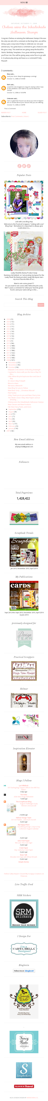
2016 (8, 341)
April (10, 421)
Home (24, 113)
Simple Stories (23, 862)
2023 (8, 326)
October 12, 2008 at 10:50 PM (16, 93)
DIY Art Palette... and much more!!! (23, 820)
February (12, 426)
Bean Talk (23, 855)
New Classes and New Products (19, 404)
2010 (8, 355)
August (11, 412)
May (10, 419)
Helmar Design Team (23, 818)
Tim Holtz (23, 795)
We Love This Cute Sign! (23, 843)
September (13, 409)
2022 (8, 329)
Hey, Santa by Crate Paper (23, 850)
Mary (8, 74)
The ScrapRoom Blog (23, 802)
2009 (8, 358)
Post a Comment (10, 108)
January (11, 428)
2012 (8, 350)
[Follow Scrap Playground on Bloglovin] (24, 972)
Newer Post (5, 113)
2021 (8, 331)
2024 (8, 324)
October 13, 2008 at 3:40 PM (16, 105)
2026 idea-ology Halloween (23, 797)
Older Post (42, 113)
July (10, 414)
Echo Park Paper (24, 841)
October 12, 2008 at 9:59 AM (16, 79)
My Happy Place (23, 825)
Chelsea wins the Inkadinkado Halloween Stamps (26, 402)
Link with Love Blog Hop (24, 222)
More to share (13, 383)
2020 (8, 334)
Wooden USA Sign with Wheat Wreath (23, 857)
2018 (8, 338)
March (11, 424)
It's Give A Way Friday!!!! (16, 381)
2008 (8, 360)
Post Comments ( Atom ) (20, 116)
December (13, 363)
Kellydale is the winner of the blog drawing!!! (24, 370)
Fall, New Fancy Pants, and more (19, 407)
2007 (8, 431)
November (13, 365)
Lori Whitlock (23, 786)
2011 (8, 353)
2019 (8, 336)
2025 (8, 322)
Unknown (10, 98)
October (11, 367)
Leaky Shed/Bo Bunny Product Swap (24, 273)
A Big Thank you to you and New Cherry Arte (24, 395)
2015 (8, 343)
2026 (8, 319)
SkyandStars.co (32, 1098)
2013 (8, 348)
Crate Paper (23, 848)
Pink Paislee (12, 393)
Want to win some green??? (24, 283)
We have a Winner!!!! (15, 386)
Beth (8, 84)
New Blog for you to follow (18, 388)
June (10, 416)
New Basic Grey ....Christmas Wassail (21, 390)
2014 (8, 346)
